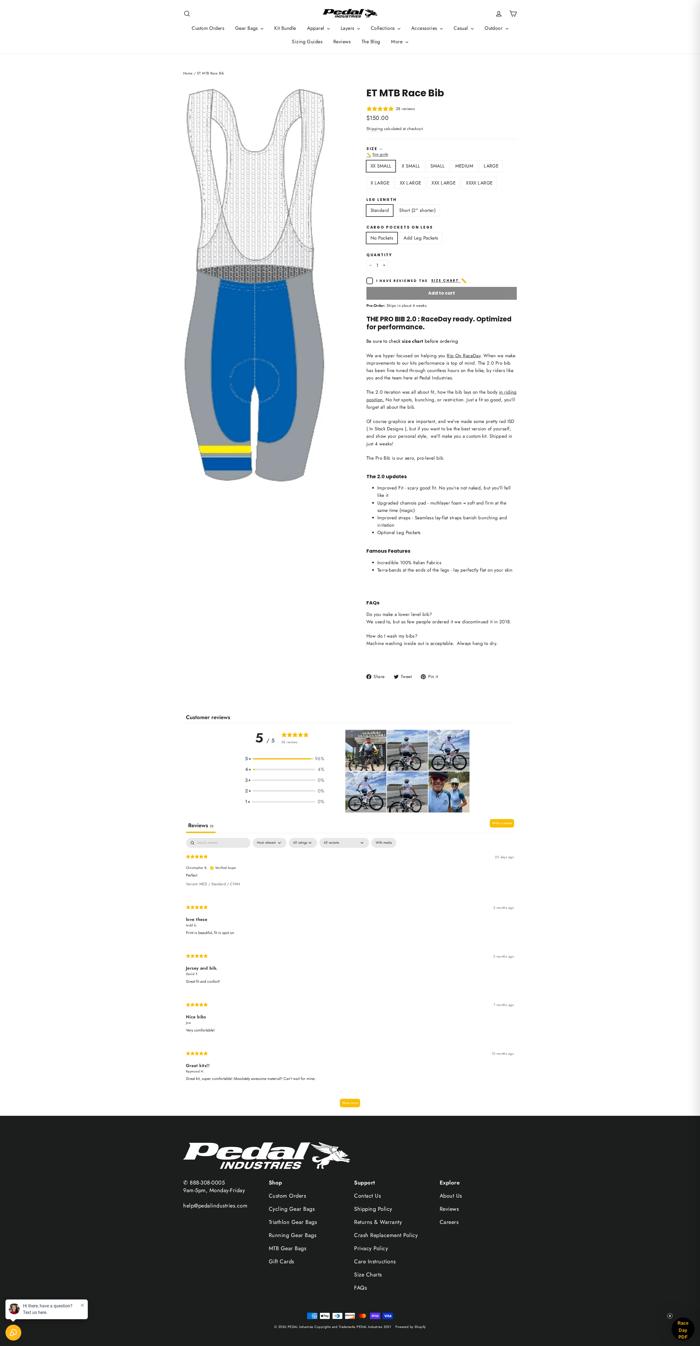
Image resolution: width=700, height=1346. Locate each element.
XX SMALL (381, 166)
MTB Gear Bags (288, 1248)
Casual (461, 28)
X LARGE (380, 183)
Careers (449, 1222)
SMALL (437, 166)
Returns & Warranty (378, 1222)
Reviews (342, 41)
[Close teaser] (670, 1316)
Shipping (374, 128)
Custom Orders (208, 28)
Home (188, 73)
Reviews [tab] (201, 825)
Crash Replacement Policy (386, 1235)
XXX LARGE (443, 183)
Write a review (502, 823)
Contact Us (367, 1196)
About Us (451, 1196)
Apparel (316, 28)
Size (441, 152)
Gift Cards (281, 1262)
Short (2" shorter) (417, 210)
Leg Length (381, 200)
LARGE (491, 166)
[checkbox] (383, 843)
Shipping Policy (373, 1209)
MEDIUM (464, 166)
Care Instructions (375, 1262)
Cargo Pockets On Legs (399, 227)
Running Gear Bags (293, 1235)
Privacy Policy (371, 1248)
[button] (284, 758)
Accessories (425, 28)
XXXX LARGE (479, 183)
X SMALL (411, 166)
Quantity (379, 255)
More (397, 41)
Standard (380, 210)
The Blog (370, 41)
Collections (383, 28)
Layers (348, 28)
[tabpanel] (350, 975)
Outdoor (494, 28)
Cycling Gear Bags (292, 1209)
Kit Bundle (285, 28)
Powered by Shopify (410, 1326)
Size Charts (368, 1275)
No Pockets (382, 238)
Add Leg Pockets (421, 238)
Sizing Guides (307, 41)
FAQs (360, 1288)
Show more (350, 1102)
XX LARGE (410, 183)
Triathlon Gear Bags (293, 1222)
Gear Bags (247, 28)
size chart (449, 280)
